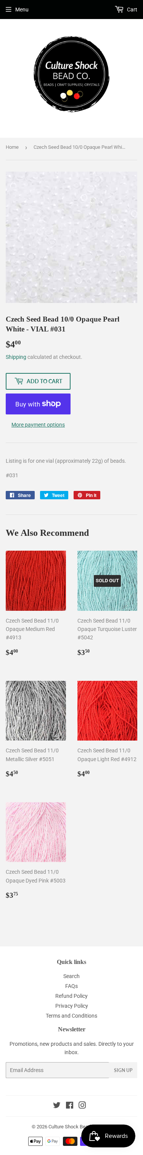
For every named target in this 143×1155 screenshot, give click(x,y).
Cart (131, 9)
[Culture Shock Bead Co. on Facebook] (70, 1106)
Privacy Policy (71, 1006)
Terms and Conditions (71, 1016)
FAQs (71, 986)
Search (71, 976)
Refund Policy (71, 996)
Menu (22, 9)
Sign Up (123, 1070)
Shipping (16, 357)
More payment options (38, 425)
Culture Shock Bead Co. (73, 1127)
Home (12, 147)
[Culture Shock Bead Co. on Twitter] (57, 1106)
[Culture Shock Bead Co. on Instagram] (82, 1106)
